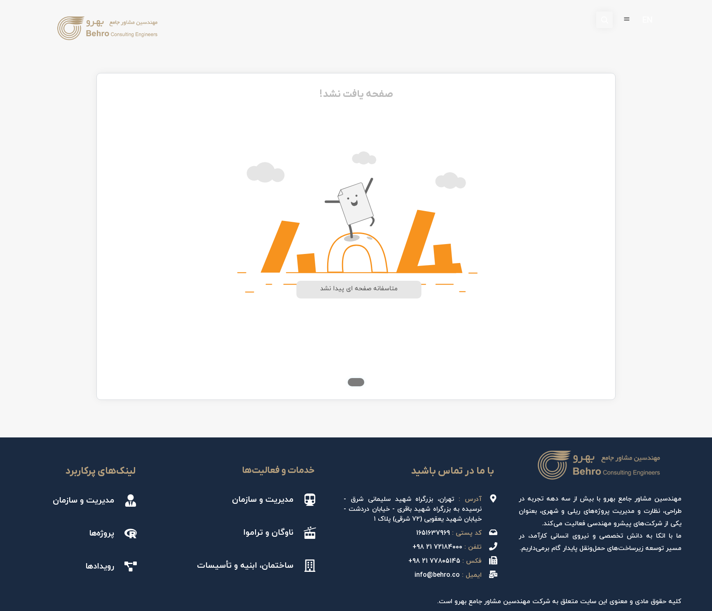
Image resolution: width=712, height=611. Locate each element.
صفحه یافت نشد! (356, 94)
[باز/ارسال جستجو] (604, 20)
